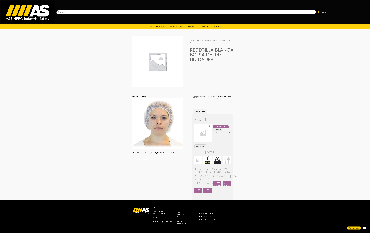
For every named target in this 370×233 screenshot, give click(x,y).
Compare (217, 130)
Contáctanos (217, 26)
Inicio (150, 26)
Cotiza (182, 26)
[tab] (200, 111)
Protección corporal (203, 40)
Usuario (323, 12)
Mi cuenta (191, 26)
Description (200, 111)
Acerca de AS (160, 26)
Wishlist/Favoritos (203, 26)
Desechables (218, 40)
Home (192, 40)
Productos (172, 26)
